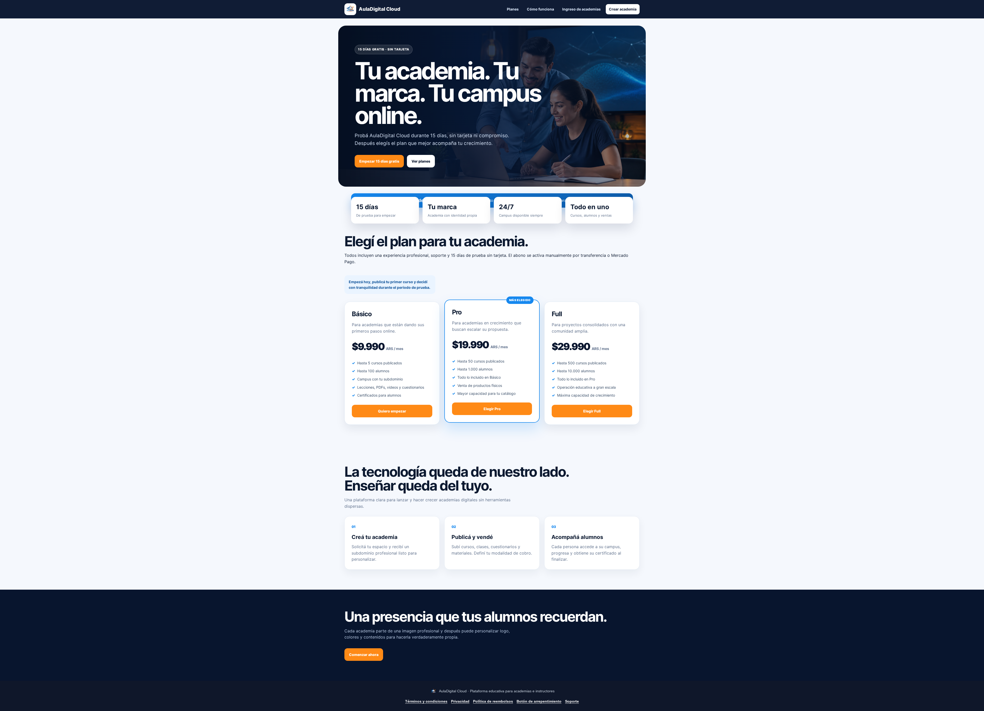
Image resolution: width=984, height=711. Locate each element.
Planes (513, 9)
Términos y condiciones (426, 701)
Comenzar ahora (363, 654)
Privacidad (460, 701)
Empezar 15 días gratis (379, 161)
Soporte (572, 701)
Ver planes (421, 161)
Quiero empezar (392, 411)
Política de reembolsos (493, 701)
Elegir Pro (492, 409)
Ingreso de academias (581, 9)
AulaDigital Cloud (379, 9)
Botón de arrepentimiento (539, 701)
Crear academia (623, 9)
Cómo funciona (540, 9)
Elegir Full (592, 411)
